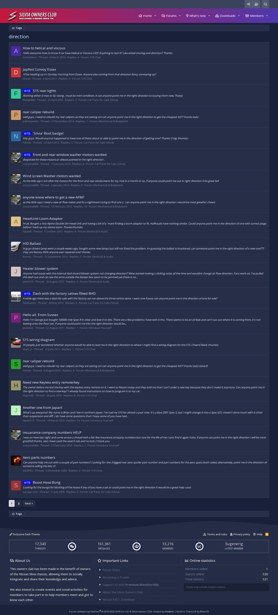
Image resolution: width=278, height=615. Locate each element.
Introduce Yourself (100, 328)
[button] (155, 16)
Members (257, 16)
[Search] (265, 4)
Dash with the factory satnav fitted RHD (60, 293)
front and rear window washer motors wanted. (65, 154)
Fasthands (29, 303)
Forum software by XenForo (99, 611)
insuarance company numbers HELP (52, 432)
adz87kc (28, 470)
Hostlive (169, 611)
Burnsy (27, 256)
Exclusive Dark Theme (26, 534)
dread (26, 78)
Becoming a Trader (116, 577)
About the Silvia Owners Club (123, 592)
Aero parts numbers (39, 457)
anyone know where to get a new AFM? (53, 197)
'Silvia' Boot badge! (43, 133)
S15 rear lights (40, 90)
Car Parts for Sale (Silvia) (103, 100)
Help (260, 534)
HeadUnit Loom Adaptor (43, 218)
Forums (171, 16)
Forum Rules (111, 570)
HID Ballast (32, 243)
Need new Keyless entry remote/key (51, 382)
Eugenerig (234, 543)
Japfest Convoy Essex (39, 69)
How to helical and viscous (44, 48)
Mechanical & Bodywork (113, 121)
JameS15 (28, 281)
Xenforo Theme (192, 611)
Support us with (131, 585)
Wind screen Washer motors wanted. (52, 176)
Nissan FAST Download (119, 599)
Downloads (227, 16)
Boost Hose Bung (42, 482)
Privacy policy (241, 534)
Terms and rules (217, 534)
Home (147, 16)
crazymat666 (30, 164)
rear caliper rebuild (38, 112)
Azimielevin (30, 57)
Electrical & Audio (97, 231)
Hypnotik (28, 395)
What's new (197, 16)
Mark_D (27, 349)
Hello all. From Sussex (40, 314)
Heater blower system (40, 268)
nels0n (27, 142)
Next (28, 503)
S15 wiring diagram (39, 339)
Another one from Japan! (42, 407)
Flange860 (29, 100)
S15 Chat (95, 57)
